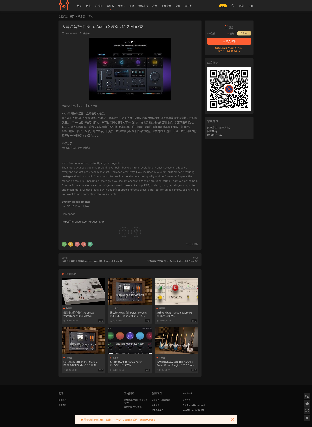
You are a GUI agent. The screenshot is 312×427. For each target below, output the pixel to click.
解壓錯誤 (212, 127)
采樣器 (98, 5)
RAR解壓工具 (214, 135)
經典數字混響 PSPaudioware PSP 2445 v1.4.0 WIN (175, 314)
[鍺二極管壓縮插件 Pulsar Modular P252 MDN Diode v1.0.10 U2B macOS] (130, 291)
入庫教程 (186, 400)
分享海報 (193, 244)
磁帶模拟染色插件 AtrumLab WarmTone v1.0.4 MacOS (78, 314)
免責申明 (62, 405)
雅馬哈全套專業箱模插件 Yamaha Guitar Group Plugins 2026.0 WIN (175, 363)
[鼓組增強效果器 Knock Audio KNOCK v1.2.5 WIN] (130, 340)
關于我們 (62, 400)
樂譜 (177, 5)
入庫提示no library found (194, 405)
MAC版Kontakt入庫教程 (193, 410)
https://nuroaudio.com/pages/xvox (83, 221)
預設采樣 (143, 5)
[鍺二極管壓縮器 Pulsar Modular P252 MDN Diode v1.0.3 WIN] (83, 340)
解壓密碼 (212, 131)
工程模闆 (166, 5)
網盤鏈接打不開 (131, 400)
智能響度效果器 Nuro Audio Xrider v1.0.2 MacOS (172, 261)
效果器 (110, 5)
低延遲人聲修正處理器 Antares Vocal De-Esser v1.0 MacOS (92, 261)
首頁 (79, 5)
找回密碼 (128, 407)
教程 (154, 5)
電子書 (188, 5)
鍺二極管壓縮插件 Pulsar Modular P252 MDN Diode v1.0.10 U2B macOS (129, 314)
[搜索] (232, 5)
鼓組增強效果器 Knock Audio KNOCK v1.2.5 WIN (126, 363)
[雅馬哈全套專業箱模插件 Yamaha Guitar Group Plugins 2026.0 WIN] (176, 340)
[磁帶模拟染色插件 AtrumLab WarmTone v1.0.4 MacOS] (83, 291)
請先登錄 (230, 41)
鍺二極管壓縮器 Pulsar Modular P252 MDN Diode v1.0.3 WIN (80, 363)
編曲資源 (64, 5)
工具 (131, 5)
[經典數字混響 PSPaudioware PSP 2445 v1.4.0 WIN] (176, 291)
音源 (120, 5)
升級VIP (244, 33)
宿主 (88, 5)
